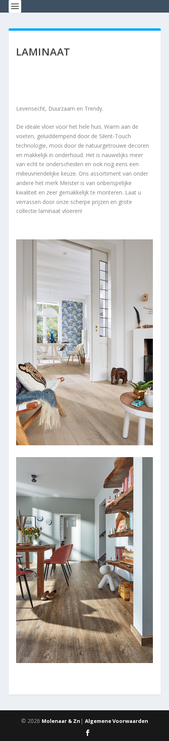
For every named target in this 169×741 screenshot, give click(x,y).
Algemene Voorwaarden (116, 720)
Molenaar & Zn (61, 720)
